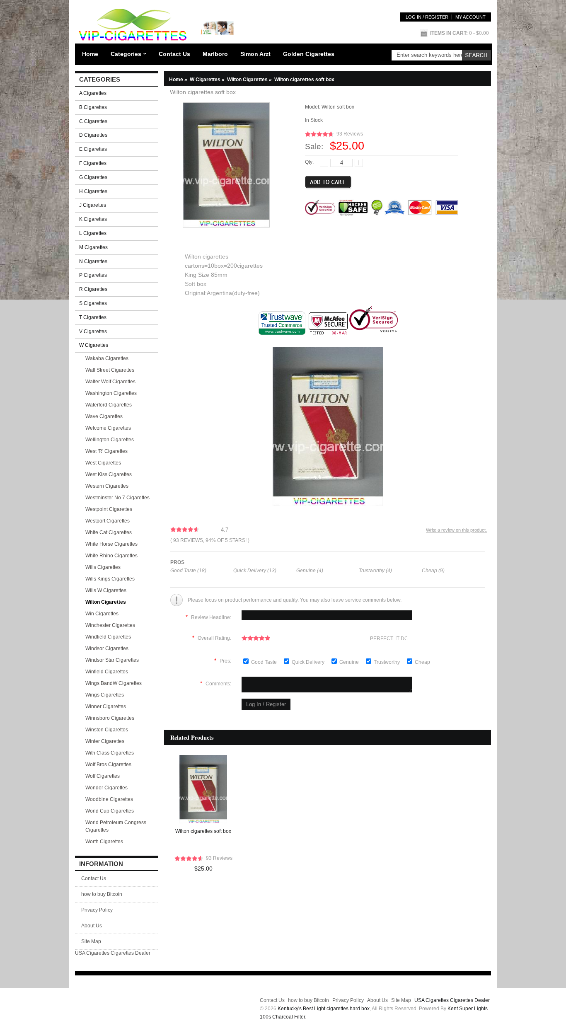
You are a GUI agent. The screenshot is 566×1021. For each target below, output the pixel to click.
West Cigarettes (103, 463)
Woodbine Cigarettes (109, 799)
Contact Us (174, 54)
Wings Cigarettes (104, 695)
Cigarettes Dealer (130, 953)
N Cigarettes (93, 261)
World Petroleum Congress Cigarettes (115, 826)
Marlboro (215, 54)
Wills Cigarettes (103, 567)
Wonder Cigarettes (106, 788)
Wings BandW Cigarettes (113, 683)
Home (90, 54)
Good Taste (264, 662)
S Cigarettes (93, 303)
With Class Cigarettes (109, 753)
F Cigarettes (92, 163)
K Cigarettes (93, 219)
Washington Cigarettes (111, 393)
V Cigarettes (93, 331)
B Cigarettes (93, 107)
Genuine (349, 662)
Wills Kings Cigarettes (110, 579)
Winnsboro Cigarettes (109, 718)
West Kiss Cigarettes (108, 474)
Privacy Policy (97, 910)
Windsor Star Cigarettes (112, 660)
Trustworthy (387, 662)
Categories (126, 54)
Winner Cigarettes (105, 706)
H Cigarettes (93, 191)
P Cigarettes (93, 275)
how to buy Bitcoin (101, 894)
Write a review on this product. (456, 529)
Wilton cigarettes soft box (203, 831)
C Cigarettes (93, 121)
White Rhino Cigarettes (111, 556)
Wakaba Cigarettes (106, 358)
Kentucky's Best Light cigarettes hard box (324, 1008)
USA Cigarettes (92, 953)
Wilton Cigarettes (250, 79)
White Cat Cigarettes (108, 532)
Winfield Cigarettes (106, 672)
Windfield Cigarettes (108, 637)
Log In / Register (427, 17)
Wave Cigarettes (104, 416)
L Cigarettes (92, 233)
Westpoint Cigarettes (108, 509)
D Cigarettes (93, 135)
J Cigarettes (92, 205)
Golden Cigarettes (308, 54)
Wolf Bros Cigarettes (108, 764)
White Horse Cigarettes (111, 544)
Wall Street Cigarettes (109, 370)
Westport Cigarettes (107, 521)
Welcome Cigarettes (108, 428)
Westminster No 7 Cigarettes (117, 498)
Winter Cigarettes (104, 741)
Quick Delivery (309, 662)
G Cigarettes (93, 177)
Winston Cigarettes (106, 730)
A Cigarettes (92, 93)
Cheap (422, 662)
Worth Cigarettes (104, 841)
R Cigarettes (93, 289)
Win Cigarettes (102, 614)
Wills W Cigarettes (105, 590)
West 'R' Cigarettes (106, 451)
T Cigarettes (92, 317)
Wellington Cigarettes (109, 440)
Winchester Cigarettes (110, 625)
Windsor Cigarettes (106, 648)
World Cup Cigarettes (109, 811)
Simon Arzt (255, 54)
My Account (470, 17)
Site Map (91, 941)
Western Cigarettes (106, 486)
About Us (91, 926)
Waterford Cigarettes (108, 405)
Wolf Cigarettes (102, 776)
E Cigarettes (93, 149)
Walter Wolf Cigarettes (110, 382)
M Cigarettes (93, 247)
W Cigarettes (208, 79)
